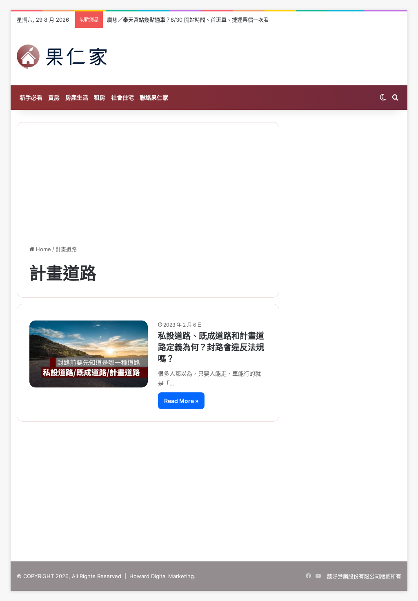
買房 (54, 97)
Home (42, 249)
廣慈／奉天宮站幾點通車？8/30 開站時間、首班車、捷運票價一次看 (188, 19)
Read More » (181, 400)
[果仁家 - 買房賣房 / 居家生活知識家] (62, 57)
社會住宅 (122, 97)
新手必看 (31, 97)
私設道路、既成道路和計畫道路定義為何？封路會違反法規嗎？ (211, 347)
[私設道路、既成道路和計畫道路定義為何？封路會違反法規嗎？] (88, 354)
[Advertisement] (209, 483)
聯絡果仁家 (154, 97)
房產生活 (76, 97)
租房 (99, 97)
